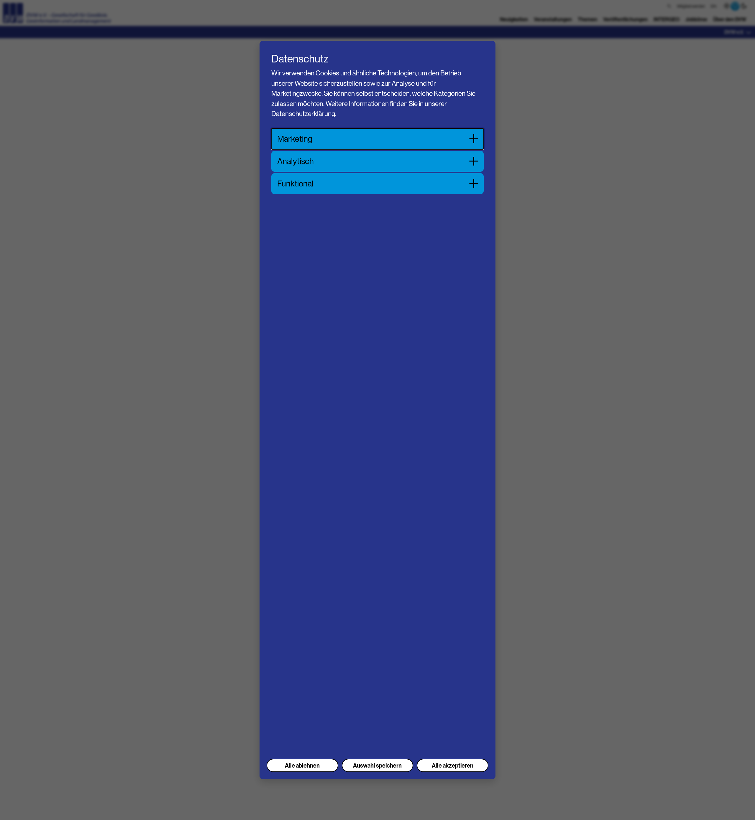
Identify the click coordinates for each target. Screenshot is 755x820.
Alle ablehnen (302, 765)
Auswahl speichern (377, 765)
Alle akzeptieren (452, 765)
